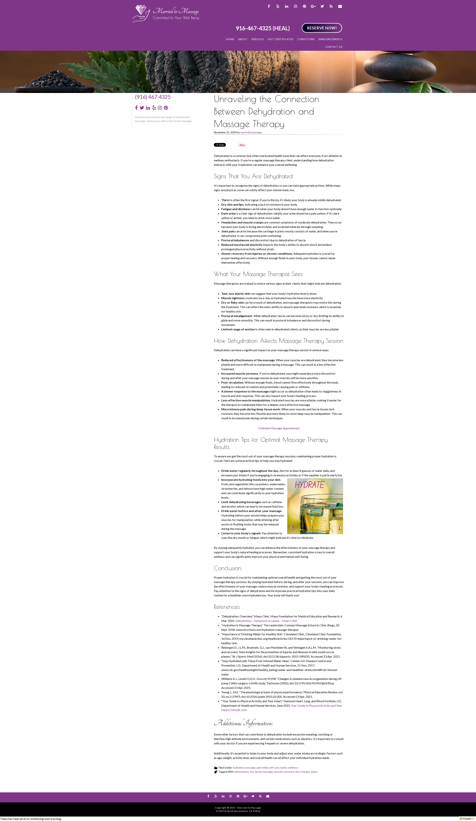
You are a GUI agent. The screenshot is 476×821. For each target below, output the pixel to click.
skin (297, 771)
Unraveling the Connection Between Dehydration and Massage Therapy (266, 111)
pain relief (262, 767)
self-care (274, 767)
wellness (293, 767)
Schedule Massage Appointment (279, 428)
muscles (278, 771)
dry (252, 771)
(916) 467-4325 (153, 97)
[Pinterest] (166, 107)
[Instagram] (160, 107)
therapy (305, 771)
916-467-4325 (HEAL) (263, 28)
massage (250, 767)
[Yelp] (154, 107)
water (283, 767)
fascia (258, 771)
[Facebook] (136, 107)
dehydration (242, 771)
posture (289, 771)
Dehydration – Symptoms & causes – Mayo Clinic (267, 620)
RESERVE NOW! (322, 28)
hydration (238, 767)
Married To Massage (165, 14)
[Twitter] (142, 107)
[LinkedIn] (148, 107)
